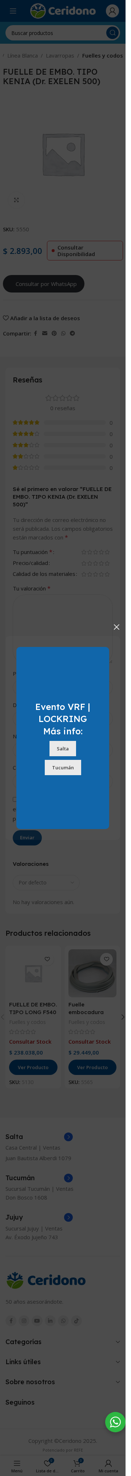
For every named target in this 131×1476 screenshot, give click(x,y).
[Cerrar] (116, 627)
